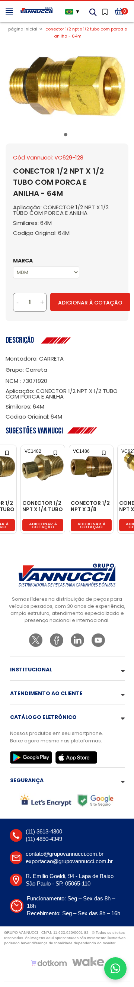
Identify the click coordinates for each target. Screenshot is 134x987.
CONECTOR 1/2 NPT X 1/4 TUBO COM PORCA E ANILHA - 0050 (42, 506)
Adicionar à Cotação (90, 302)
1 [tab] (67, 136)
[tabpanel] (67, 86)
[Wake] (88, 961)
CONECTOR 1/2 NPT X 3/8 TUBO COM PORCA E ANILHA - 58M (90, 506)
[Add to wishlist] (7, 452)
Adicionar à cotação (43, 525)
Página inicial (22, 29)
